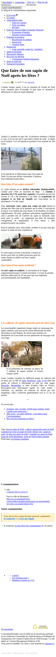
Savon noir (16, 42)
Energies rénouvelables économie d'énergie (25, 30)
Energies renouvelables (22, 35)
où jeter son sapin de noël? (17, 434)
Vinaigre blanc (18, 44)
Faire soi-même (18, 25)
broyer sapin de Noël (15, 429)
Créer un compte (26, 518)
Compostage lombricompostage (25, 59)
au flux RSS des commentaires (28, 526)
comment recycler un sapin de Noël (16, 432)
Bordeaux (31, 380)
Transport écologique (16, 64)
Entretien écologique (15, 37)
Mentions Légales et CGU (23, 580)
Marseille (5, 385)
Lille (39, 380)
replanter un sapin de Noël (41, 434)
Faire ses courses (19, 22)
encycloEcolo (31, 653)
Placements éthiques (15, 54)
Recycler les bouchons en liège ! (20, 418)
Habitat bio (11, 47)
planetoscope (18, 653)
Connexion (19, 2)
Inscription (7, 2)
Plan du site (42, 2)
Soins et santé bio (14, 61)
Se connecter (9, 518)
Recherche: (31, 5)
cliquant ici (49, 643)
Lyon (44, 380)
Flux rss (31, 2)
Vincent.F (31, 82)
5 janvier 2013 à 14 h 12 (17, 492)
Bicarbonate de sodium (22, 39)
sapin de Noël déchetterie (12, 436)
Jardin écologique (14, 52)
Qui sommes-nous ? (20, 578)
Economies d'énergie (21, 32)
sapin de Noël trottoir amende (36, 436)
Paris (24, 380)
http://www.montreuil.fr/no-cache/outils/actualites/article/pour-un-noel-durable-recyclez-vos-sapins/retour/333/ (28, 501)
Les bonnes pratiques (20, 439)
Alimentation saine (15, 20)
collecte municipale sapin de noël (39, 429)
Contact (15, 575)
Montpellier (16, 385)
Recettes (15, 27)
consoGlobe (6, 653)
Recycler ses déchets (15, 56)
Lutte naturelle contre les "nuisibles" (27, 49)
